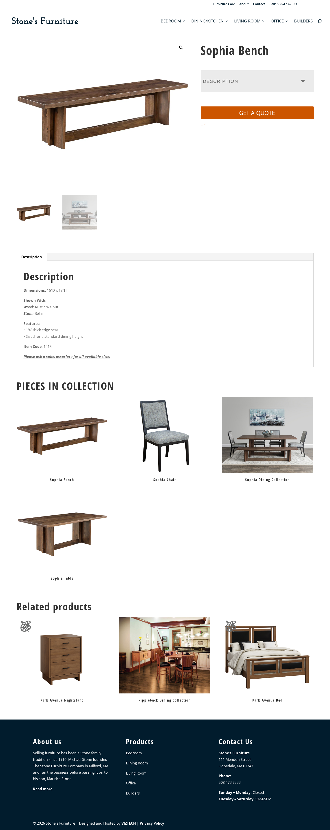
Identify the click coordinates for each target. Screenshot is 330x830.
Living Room (247, 21)
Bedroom (171, 21)
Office (277, 21)
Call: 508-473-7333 (283, 4)
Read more (42, 788)
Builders (303, 21)
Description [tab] (31, 256)
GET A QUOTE (257, 113)
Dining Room (137, 763)
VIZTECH (128, 823)
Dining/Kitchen (207, 21)
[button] (181, 48)
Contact (259, 4)
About (244, 4)
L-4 (203, 124)
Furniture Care (224, 4)
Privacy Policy (152, 823)
